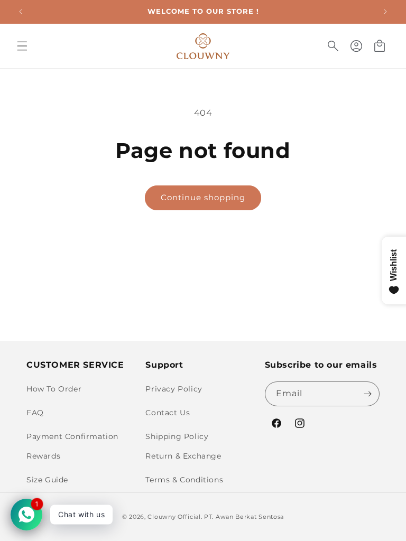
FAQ (35, 412)
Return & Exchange (183, 456)
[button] (22, 46)
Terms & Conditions (184, 479)
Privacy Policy (173, 389)
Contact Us (167, 412)
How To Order (53, 389)
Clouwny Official (173, 516)
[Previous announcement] (20, 11)
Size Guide (47, 479)
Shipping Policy (176, 436)
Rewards (43, 456)
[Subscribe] (367, 393)
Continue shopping (203, 197)
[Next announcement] (385, 11)
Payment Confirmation (72, 436)
